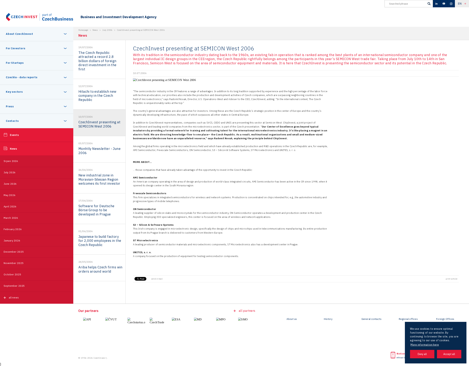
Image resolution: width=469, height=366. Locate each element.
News (13, 148)
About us (292, 319)
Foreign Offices (445, 319)
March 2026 (11, 217)
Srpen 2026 (11, 161)
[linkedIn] (436, 3)
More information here (425, 344)
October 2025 (12, 274)
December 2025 (14, 251)
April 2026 (10, 206)
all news (14, 297)
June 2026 (10, 183)
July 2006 (107, 30)
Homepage (83, 30)
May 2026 (9, 195)
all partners (247, 311)
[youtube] (444, 3)
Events (14, 135)
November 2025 (13, 263)
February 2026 (13, 229)
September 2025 (14, 285)
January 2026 (12, 240)
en (460, 3)
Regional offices (408, 319)
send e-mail (157, 279)
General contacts (371, 319)
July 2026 (10, 172)
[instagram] (451, 3)
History (328, 319)
